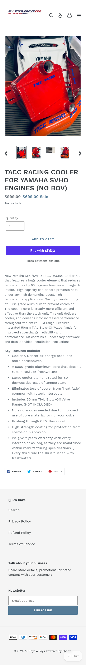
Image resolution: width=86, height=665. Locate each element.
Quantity (12, 218)
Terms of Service (21, 544)
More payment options (43, 260)
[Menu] (78, 15)
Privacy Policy (19, 521)
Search (14, 510)
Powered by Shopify (59, 651)
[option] (22, 152)
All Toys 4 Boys (35, 651)
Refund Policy (19, 533)
